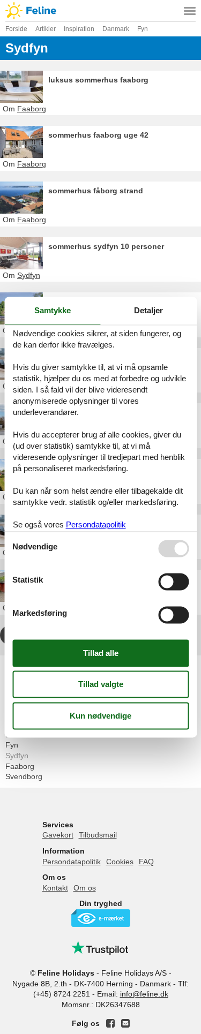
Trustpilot (100, 948)
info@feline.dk (144, 994)
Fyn (11, 745)
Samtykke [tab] (52, 310)
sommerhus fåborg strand (95, 190)
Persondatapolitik (71, 861)
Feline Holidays (100, 10)
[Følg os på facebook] (110, 1023)
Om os (84, 888)
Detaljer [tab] (148, 310)
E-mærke (100, 918)
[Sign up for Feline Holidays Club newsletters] (125, 1023)
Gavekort (57, 835)
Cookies (119, 861)
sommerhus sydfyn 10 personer (106, 246)
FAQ (146, 861)
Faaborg (19, 766)
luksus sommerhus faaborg (98, 80)
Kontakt (55, 888)
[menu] (190, 10)
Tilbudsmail (98, 835)
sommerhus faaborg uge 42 (98, 135)
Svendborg (23, 776)
